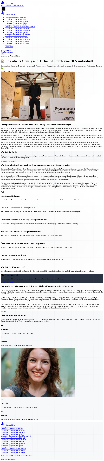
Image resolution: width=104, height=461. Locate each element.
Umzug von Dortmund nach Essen (16, 36)
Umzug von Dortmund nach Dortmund (17, 34)
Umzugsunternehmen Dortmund (15, 17)
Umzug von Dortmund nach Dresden (17, 43)
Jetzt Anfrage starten (7, 282)
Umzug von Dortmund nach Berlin (16, 19)
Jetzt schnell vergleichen (8, 161)
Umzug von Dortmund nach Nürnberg (17, 41)
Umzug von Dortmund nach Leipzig (16, 32)
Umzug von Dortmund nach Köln (16, 25)
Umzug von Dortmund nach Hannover (17, 39)
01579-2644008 (6, 6)
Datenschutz (9, 47)
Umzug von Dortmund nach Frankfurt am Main (20, 27)
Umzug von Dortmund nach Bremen (16, 38)
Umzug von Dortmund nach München (17, 23)
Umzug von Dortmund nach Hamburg (17, 21)
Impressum (8, 45)
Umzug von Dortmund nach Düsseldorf (17, 30)
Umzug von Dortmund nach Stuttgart (17, 28)
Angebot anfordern (17, 6)
